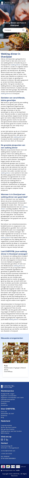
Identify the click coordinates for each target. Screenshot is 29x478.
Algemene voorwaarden (9, 395)
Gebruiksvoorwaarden (8, 399)
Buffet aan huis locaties (8, 427)
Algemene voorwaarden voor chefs (12, 397)
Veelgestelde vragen (7, 393)
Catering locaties (6, 425)
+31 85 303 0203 (6, 453)
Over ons (4, 411)
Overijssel (8, 30)
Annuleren (4, 405)
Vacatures (4, 415)
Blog (2, 417)
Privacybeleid (5, 401)
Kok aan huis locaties (7, 429)
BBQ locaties (5, 433)
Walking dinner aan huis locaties (11, 431)
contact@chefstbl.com (8, 451)
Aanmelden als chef (7, 413)
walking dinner (15, 65)
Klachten (4, 403)
